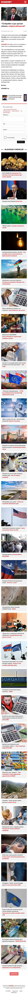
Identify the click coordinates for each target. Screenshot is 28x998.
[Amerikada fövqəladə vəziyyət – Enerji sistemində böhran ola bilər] (14, 516)
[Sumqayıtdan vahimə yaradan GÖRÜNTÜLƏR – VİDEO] (14, 595)
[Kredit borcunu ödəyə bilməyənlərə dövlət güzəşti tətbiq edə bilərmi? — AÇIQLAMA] (14, 704)
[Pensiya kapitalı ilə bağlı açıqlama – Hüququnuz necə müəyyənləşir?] (14, 954)
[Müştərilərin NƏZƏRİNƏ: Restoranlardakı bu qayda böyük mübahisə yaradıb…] (14, 323)
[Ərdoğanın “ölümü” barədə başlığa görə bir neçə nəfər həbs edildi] (14, 871)
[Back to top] (23, 993)
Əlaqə (21, 991)
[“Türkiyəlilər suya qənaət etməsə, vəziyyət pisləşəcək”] (14, 14)
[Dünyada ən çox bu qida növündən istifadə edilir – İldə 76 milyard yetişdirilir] (14, 462)
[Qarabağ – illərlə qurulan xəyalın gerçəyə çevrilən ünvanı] (14, 789)
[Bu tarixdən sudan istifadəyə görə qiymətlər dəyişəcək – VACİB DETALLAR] (14, 928)
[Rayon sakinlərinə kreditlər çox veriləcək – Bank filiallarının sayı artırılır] (14, 297)
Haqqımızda (15, 991)
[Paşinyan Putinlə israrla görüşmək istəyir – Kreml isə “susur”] (14, 569)
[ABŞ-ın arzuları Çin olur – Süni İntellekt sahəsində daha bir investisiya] (14, 407)
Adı (4, 123)
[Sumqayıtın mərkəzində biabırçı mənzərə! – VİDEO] (14, 678)
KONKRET (11, 985)
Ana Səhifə (8, 991)
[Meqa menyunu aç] (25, 2)
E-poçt (5, 129)
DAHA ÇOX (14, 973)
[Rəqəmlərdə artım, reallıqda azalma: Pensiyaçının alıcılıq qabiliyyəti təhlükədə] (14, 815)
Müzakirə (5, 114)
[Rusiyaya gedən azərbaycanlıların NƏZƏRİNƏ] (14, 543)
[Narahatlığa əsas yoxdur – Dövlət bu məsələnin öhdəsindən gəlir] (14, 490)
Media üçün (14, 992)
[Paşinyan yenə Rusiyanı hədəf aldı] (14, 189)
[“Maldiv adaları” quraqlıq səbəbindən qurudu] (14, 214)
